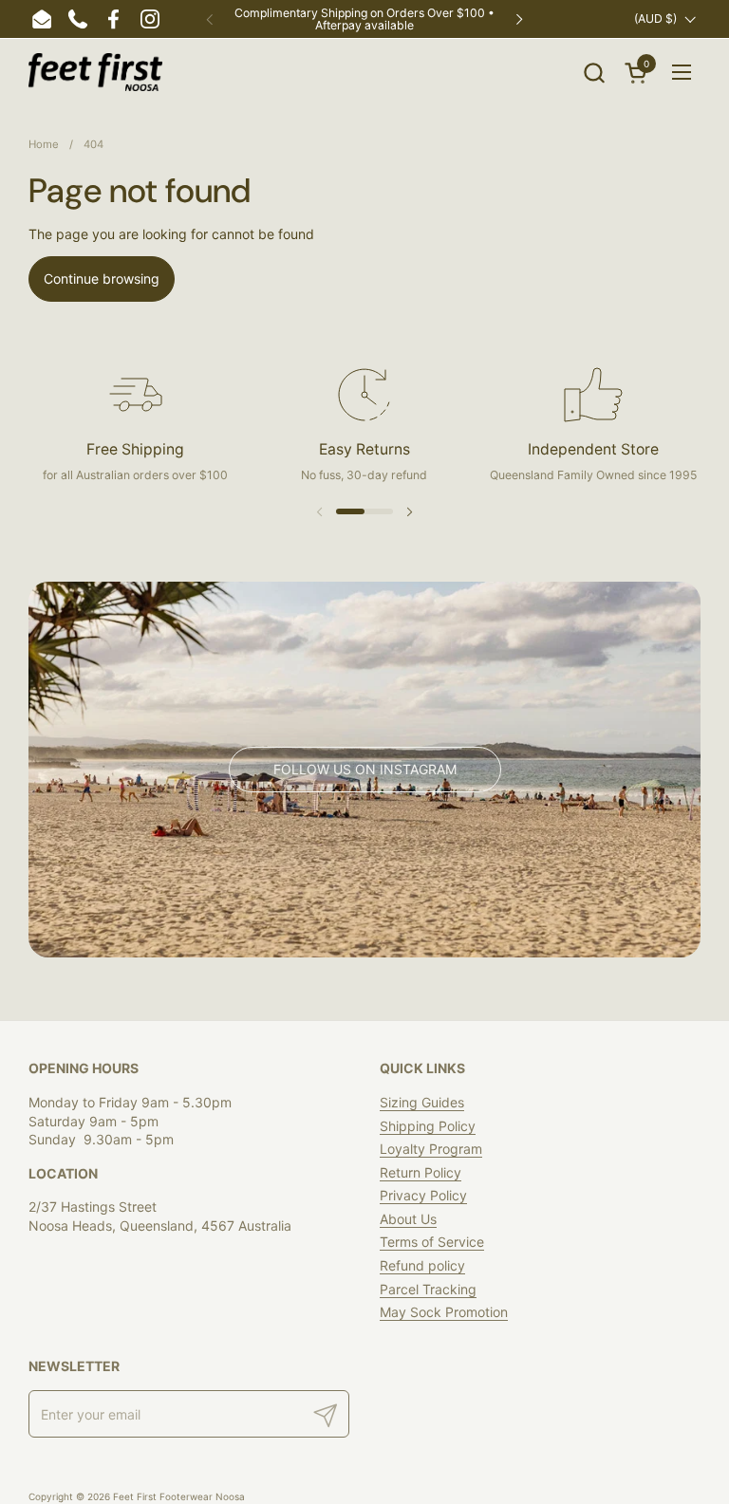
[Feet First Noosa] (95, 72)
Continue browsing (101, 278)
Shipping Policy (428, 1126)
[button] (594, 72)
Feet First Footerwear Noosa (179, 1496)
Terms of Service (432, 1242)
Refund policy (422, 1265)
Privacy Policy (423, 1195)
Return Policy (420, 1172)
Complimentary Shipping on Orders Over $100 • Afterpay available (364, 19)
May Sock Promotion (444, 1312)
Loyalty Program (431, 1149)
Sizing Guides (422, 1102)
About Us (408, 1219)
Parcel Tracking (428, 1289)
